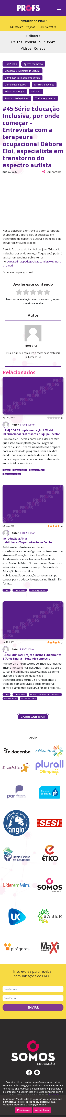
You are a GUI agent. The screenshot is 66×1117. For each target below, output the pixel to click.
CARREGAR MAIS (33, 717)
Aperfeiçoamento (33, 64)
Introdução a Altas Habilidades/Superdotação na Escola (27, 540)
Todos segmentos (45, 98)
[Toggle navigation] (58, 8)
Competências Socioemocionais (22, 77)
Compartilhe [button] (53, 172)
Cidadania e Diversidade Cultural (22, 70)
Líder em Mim (36, 470)
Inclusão (35, 91)
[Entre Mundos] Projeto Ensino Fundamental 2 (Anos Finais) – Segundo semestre (32, 656)
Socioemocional (28, 698)
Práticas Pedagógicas (16, 98)
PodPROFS (11, 64)
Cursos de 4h (20, 590)
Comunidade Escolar (16, 84)
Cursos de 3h (20, 470)
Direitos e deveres (44, 84)
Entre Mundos (10, 698)
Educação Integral (15, 91)
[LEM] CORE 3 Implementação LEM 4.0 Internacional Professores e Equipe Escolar (31, 432)
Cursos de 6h (20, 694)
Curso (6, 470)
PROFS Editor (27, 424)
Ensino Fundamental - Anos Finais (45, 694)
